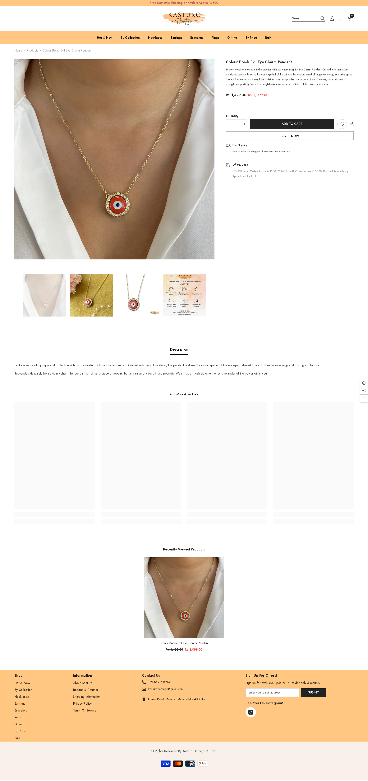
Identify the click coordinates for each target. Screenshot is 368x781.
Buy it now (290, 136)
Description (179, 349)
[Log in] (332, 18)
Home (18, 50)
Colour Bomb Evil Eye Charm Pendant (184, 643)
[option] (114, 159)
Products (32, 50)
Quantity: (232, 116)
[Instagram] (251, 712)
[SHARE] (350, 124)
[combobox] (305, 18)
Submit (313, 692)
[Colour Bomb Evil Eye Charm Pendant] (184, 597)
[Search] (308, 18)
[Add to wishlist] (342, 124)
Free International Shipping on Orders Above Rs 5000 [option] (184, 3)
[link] (54, 514)
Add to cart (292, 124)
